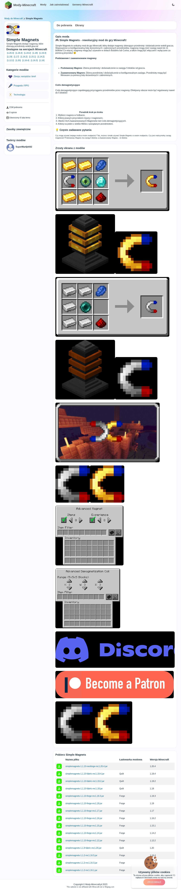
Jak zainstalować (59, 4)
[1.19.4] (19, 53)
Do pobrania (64, 25)
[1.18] (35, 53)
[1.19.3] (42, 53)
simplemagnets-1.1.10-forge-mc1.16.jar (83, 818)
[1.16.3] (34, 60)
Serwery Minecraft (82, 4)
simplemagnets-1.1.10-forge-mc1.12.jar (83, 840)
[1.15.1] (32, 57)
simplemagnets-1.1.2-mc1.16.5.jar (81, 855)
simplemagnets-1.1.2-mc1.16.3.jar (81, 863)
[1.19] (9, 57)
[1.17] (16, 57)
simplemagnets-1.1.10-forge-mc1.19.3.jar (84, 796)
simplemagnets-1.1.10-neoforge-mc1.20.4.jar (86, 766)
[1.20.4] (10, 53)
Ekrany (79, 25)
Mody (43, 4)
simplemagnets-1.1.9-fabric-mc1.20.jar (83, 848)
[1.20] (18, 60)
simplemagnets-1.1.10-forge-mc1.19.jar (83, 803)
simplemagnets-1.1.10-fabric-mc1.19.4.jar (84, 774)
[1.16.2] (24, 57)
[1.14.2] (40, 57)
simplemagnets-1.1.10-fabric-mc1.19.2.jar (84, 781)
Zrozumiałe (154, 882)
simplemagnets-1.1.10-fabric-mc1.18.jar (84, 788)
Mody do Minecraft (13, 18)
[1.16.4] (25, 60)
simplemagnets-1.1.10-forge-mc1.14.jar (83, 833)
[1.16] (41, 60)
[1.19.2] (27, 53)
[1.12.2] (10, 60)
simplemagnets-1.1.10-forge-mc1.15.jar (83, 826)
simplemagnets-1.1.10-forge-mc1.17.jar (83, 811)
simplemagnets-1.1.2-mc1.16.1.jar (81, 870)
